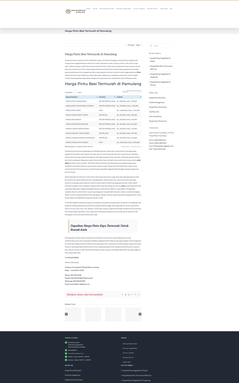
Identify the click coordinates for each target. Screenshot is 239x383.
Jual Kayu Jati (154, 112)
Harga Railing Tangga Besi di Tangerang (136, 380)
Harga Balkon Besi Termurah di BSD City (136, 375)
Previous (131, 45)
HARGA (119, 97)
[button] (171, 8)
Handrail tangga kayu (156, 102)
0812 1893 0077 (161, 143)
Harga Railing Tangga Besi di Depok (135, 370)
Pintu (139, 72)
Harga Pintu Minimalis (157, 98)
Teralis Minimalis (159, 149)
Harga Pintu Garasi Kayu (158, 107)
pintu (123, 186)
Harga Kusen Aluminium (158, 121)
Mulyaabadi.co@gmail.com (163, 146)
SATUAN (102, 97)
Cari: (124, 92)
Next (138, 45)
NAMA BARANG (71, 97)
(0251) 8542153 (160, 140)
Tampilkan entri (73, 92)
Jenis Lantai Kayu (155, 116)
